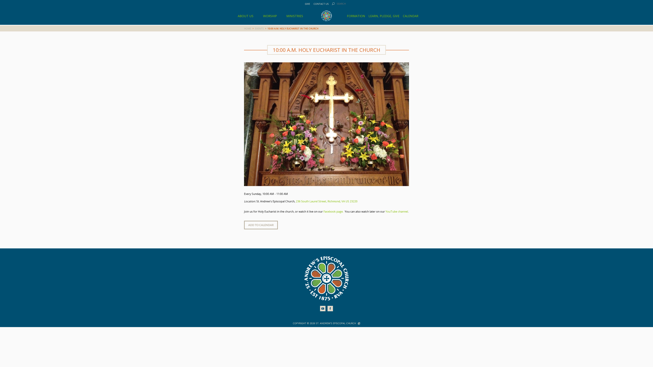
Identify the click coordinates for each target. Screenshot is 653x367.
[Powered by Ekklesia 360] (359, 323)
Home (247, 28)
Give (307, 4)
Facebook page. (333, 211)
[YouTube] (322, 308)
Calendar (410, 16)
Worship (270, 16)
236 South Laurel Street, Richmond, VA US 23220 (326, 201)
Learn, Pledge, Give (384, 16)
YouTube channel (397, 211)
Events (259, 28)
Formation (356, 16)
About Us (245, 16)
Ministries (294, 16)
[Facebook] (330, 308)
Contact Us (321, 4)
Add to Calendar (261, 224)
